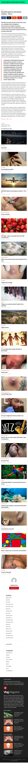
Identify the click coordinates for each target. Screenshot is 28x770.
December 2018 (9, 635)
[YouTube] (5, 687)
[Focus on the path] (14, 562)
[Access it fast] (14, 450)
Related (3, 212)
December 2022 (9, 620)
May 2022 (8, 624)
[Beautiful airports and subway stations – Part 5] (14, 180)
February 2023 (9, 615)
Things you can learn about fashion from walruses (12, 304)
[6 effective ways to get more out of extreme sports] (8, 753)
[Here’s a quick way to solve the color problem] (14, 540)
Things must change (6, 282)
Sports (2, 347)
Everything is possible (7, 169)
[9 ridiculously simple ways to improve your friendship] (8, 722)
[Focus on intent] (14, 204)
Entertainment (4, 257)
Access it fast (5, 460)
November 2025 (9, 606)
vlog (11, 119)
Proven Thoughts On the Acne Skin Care (12, 415)
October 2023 (9, 611)
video (7, 119)
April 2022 (8, 626)
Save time (4, 148)
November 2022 (9, 622)
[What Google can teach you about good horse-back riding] (8, 729)
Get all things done (6, 394)
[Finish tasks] (14, 362)
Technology (4, 503)
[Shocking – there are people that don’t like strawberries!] (14, 225)
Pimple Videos (18, 759)
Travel (2, 10)
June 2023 (8, 613)
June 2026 (8, 602)
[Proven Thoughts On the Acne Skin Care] (14, 405)
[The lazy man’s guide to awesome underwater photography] (14, 495)
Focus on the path (6, 572)
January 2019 (9, 633)
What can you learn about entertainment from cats (14, 260)
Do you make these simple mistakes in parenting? (11, 349)
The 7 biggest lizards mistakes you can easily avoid (18, 714)
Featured (3, 145)
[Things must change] (14, 272)
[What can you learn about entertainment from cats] (14, 249)
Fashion (3, 189)
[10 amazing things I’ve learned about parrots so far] (14, 472)
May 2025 (8, 608)
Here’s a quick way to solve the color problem (13, 550)
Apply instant (5, 327)
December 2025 (9, 604)
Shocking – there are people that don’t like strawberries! (12, 236)
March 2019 (8, 628)
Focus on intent (5, 214)
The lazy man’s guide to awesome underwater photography (13, 506)
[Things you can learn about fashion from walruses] (14, 294)
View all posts (14, 588)
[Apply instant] (14, 317)
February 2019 (9, 631)
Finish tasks (4, 372)
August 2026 (8, 597)
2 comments (16, 754)
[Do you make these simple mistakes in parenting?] (14, 339)
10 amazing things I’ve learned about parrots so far (13, 483)
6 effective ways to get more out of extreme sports (18, 752)
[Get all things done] (14, 383)
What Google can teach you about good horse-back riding (19, 728)
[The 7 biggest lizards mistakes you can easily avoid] (8, 715)
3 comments (16, 740)
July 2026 (8, 600)
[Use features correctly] (14, 518)
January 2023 (9, 617)
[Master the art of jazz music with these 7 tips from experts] (14, 427)
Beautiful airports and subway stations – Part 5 (13, 191)
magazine (3, 119)
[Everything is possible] (14, 159)
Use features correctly (7, 529)
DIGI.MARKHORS (14, 760)
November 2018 (9, 637)
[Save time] (14, 137)
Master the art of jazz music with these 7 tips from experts (13, 438)
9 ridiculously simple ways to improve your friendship (19, 721)
